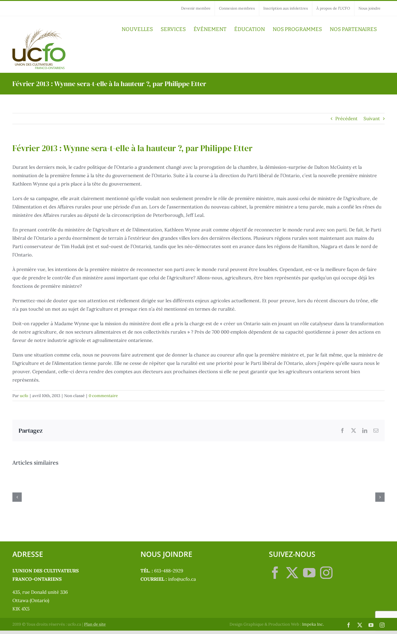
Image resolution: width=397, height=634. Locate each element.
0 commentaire (103, 395)
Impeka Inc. (313, 624)
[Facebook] (275, 572)
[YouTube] (309, 572)
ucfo (24, 395)
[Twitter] (292, 572)
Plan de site (95, 624)
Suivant (372, 118)
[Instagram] (326, 572)
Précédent (346, 118)
